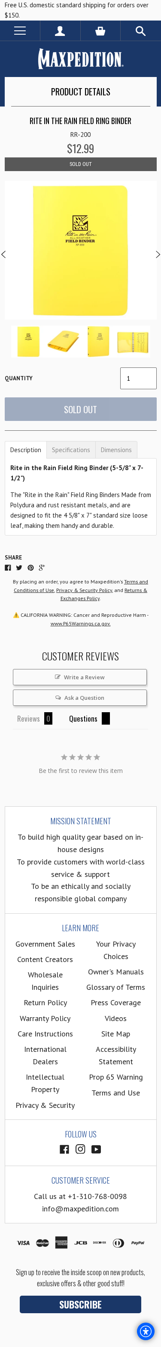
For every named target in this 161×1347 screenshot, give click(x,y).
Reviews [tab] (28, 718)
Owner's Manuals (116, 972)
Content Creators (45, 959)
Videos (116, 1018)
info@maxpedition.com (80, 1209)
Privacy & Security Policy (84, 590)
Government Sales (45, 944)
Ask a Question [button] (84, 698)
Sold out (80, 409)
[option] (81, 250)
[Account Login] (60, 31)
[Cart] (101, 31)
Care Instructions (45, 1034)
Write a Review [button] (84, 677)
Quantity (19, 378)
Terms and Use (115, 1093)
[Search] (141, 31)
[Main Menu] (20, 31)
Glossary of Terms (115, 987)
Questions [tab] (83, 718)
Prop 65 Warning (116, 1077)
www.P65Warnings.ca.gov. (81, 623)
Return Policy (45, 1002)
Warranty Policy (45, 1018)
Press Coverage (116, 1002)
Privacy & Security (45, 1105)
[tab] (26, 450)
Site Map (115, 1034)
